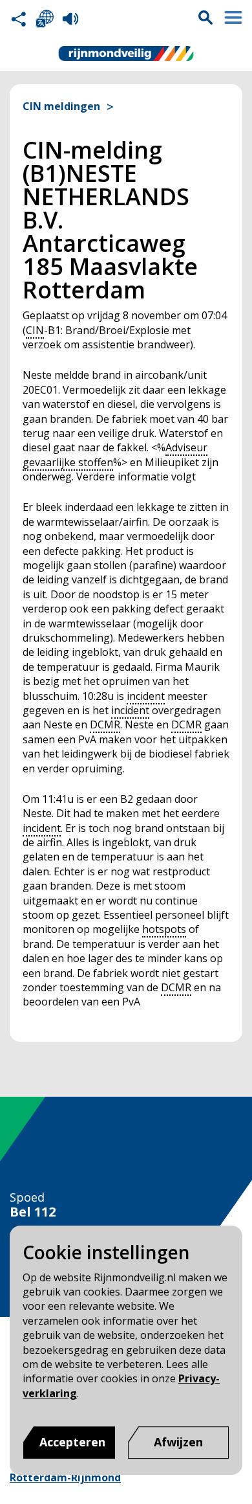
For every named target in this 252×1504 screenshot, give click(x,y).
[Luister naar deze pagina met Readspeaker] (70, 19)
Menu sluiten (233, 17)
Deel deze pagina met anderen (19, 19)
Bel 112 (33, 1212)
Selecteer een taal (45, 19)
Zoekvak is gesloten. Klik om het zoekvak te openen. (205, 17)
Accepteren (72, 1442)
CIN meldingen (61, 106)
